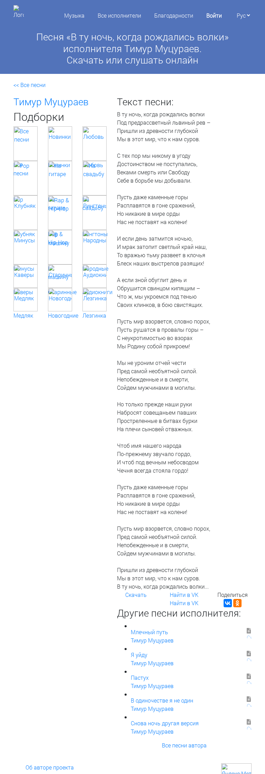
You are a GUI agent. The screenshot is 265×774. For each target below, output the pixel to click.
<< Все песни (29, 84)
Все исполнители (119, 15)
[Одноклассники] (237, 603)
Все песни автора (184, 745)
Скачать (136, 594)
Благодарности (173, 15)
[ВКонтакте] (228, 603)
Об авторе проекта (50, 767)
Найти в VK (184, 594)
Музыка (74, 15)
